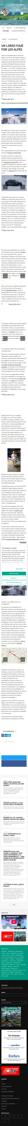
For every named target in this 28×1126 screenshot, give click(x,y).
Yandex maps (18, 510)
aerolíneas (11, 951)
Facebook (10, 13)
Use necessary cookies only (14, 582)
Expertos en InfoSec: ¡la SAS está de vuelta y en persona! (13, 804)
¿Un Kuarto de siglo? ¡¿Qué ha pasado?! (13, 885)
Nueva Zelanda (6, 968)
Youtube (20, 1116)
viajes (16, 974)
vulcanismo (5, 976)
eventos (22, 957)
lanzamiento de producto (8, 964)
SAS (24, 970)
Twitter (13, 13)
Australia (21, 953)
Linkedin (19, 13)
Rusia (20, 970)
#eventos (4, 951)
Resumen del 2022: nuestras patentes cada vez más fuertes (14, 818)
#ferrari (4, 39)
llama (13, 381)
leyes (18, 964)
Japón (3, 962)
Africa (3, 953)
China (13, 955)
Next (22, 120)
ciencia (4, 957)
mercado (10, 966)
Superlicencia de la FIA (11, 162)
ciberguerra (19, 955)
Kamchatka (9, 962)
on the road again (6, 970)
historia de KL (5, 961)
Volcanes (21, 974)
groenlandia (20, 959)
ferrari (6, 959)
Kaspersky (4, 1101)
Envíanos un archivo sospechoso (10, 1098)
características (6, 955)
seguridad (4, 972)
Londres (23, 964)
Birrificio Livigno (12, 290)
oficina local (14, 968)
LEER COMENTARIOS (9, 731)
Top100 (3, 974)
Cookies (3, 1109)
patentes (15, 970)
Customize (13, 578)
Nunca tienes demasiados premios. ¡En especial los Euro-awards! (13, 783)
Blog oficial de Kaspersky (8, 1103)
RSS (7, 1120)
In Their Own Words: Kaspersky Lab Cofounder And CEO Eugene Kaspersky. (14, 1059)
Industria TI (20, 961)
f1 (2, 959)
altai (8, 953)
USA (8, 974)
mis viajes (17, 966)
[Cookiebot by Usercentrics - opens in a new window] (19, 543)
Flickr (3, 1120)
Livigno (23, 252)
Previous (5, 120)
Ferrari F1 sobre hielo (14, 153)
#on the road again (12, 39)
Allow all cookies (14, 573)
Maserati (11, 171)
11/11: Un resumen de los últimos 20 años (12, 834)
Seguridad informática (18, 31)
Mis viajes (6, 31)
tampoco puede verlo (12, 539)
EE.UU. (16, 957)
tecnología (18, 972)
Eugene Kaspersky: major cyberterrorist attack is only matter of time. (14, 1048)
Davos (23, 641)
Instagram (16, 13)
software (11, 972)
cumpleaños (10, 957)
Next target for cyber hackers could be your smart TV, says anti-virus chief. (14, 1038)
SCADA (12, 332)
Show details (19, 568)
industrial (13, 961)
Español (22, 2)
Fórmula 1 (12, 959)
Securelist (4, 1106)
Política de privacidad (7, 1096)
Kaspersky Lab (17, 962)
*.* (3, 28)
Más (14, 904)
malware (4, 966)
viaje (12, 974)
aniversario (14, 953)
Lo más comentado (20, 28)
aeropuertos (19, 951)
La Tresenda (21, 378)
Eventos (9, 28)
